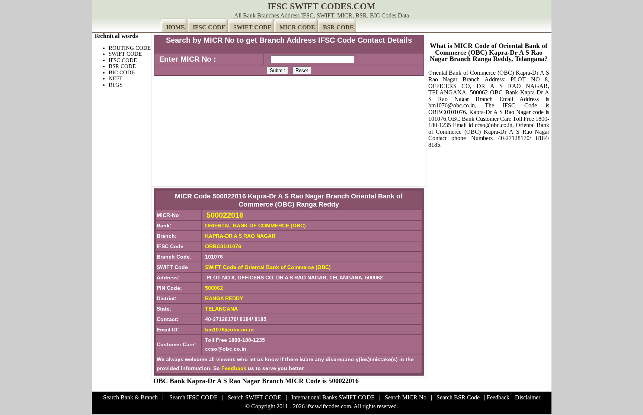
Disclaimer (527, 397)
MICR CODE (297, 27)
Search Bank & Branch (130, 397)
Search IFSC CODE (193, 397)
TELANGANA (221, 309)
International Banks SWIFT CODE (333, 397)
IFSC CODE (209, 27)
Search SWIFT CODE (254, 397)
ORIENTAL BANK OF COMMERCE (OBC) (255, 225)
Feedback (233, 368)
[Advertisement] (289, 132)
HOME (175, 27)
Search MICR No (405, 397)
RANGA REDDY (224, 298)
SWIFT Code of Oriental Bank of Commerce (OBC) (268, 267)
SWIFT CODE (252, 27)
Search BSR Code (458, 397)
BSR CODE (338, 27)
